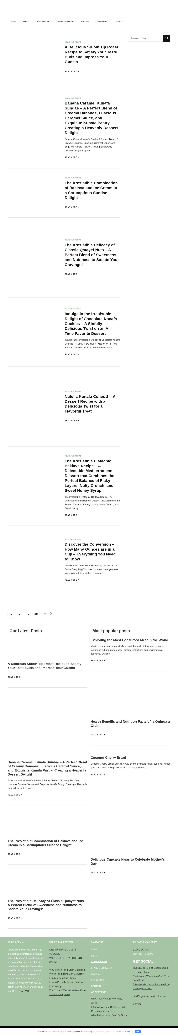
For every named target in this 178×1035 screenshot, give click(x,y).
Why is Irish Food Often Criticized (67, 970)
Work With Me (43, 21)
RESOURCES (97, 980)
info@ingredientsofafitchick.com (149, 996)
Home (13, 21)
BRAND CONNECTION (102, 968)
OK (137, 1032)
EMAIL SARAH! (141, 949)
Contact (119, 21)
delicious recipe (73, 42)
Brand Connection (66, 21)
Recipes (85, 21)
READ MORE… (26, 991)
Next (46, 614)
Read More (71, 71)
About (25, 21)
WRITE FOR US (98, 992)
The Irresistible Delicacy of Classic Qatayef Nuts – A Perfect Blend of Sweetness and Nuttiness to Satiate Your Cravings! (92, 255)
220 (37, 613)
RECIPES (95, 974)
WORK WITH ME (99, 961)
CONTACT (96, 986)
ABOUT (94, 955)
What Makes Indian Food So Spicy (109, 1015)
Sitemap (137, 1004)
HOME (94, 949)
